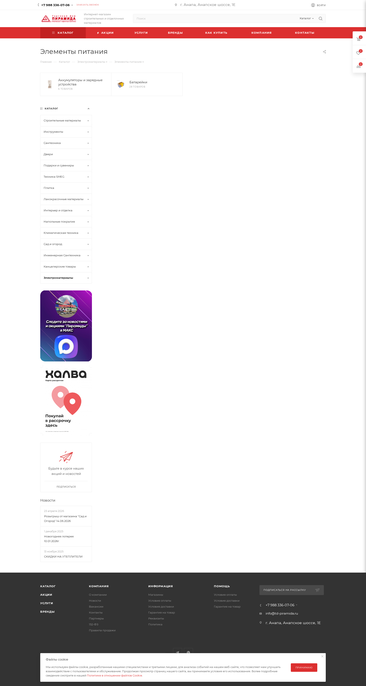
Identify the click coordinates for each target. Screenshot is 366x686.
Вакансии (96, 606)
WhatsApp (188, 652)
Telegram (177, 652)
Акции (46, 594)
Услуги (46, 603)
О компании (98, 594)
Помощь (222, 586)
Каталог (48, 586)
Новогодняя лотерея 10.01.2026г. (59, 539)
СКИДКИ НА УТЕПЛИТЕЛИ (63, 556)
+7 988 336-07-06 (55, 5)
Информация (160, 586)
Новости (47, 500)
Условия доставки (161, 606)
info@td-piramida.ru (282, 613)
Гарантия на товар (161, 612)
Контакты (96, 612)
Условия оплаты (159, 600)
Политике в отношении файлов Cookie (114, 675)
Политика (155, 624)
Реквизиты (156, 618)
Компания (99, 586)
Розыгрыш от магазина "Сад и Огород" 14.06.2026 (65, 518)
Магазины (155, 594)
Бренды (47, 611)
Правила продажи (102, 630)
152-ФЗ (93, 624)
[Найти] (320, 18)
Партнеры (96, 618)
